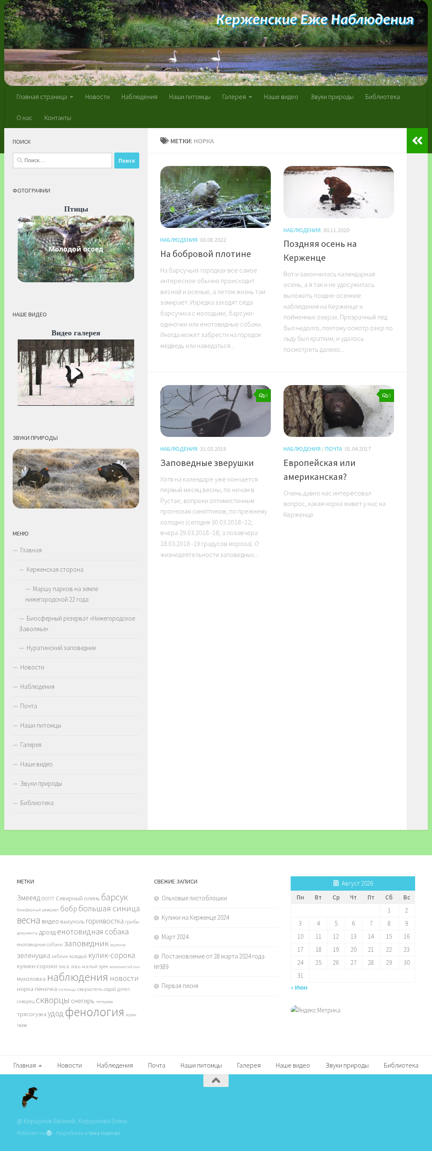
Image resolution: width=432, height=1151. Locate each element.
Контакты (57, 117)
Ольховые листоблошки (194, 898)
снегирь (82, 1000)
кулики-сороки (37, 966)
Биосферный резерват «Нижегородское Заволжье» (77, 623)
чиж (22, 1025)
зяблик (59, 956)
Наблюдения (139, 96)
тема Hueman (104, 1133)
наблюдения (77, 977)
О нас (24, 117)
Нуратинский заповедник (61, 648)
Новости (97, 96)
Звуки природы (332, 96)
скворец (26, 1001)
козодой (78, 956)
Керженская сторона (55, 569)
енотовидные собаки (40, 944)
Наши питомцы (190, 96)
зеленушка (33, 955)
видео (50, 921)
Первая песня (180, 986)
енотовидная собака (93, 931)
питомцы (67, 989)
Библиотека (382, 96)
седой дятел (117, 988)
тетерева (104, 1001)
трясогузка (31, 1014)
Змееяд (28, 897)
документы (27, 933)
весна (28, 920)
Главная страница (41, 96)
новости (124, 978)
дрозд (47, 932)
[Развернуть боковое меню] (417, 140)
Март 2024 (175, 937)
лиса (63, 966)
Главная (31, 550)
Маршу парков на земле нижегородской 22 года (61, 594)
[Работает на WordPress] (49, 1133)
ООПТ (47, 898)
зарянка (118, 945)
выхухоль (72, 921)
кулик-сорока (111, 955)
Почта (333, 448)
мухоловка (31, 978)
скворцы (53, 1000)
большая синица (109, 908)
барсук (114, 897)
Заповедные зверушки (207, 462)
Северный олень (78, 898)
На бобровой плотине (205, 254)
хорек (131, 1014)
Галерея (234, 96)
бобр (68, 908)
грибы (132, 921)
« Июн (299, 987)
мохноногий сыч (124, 966)
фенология (94, 1012)
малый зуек (95, 966)
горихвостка (105, 921)
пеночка (46, 989)
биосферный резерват (38, 910)
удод (56, 1013)
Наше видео (281, 96)
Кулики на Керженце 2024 (195, 917)
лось (75, 966)
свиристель (90, 988)
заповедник (86, 943)
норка (25, 989)
